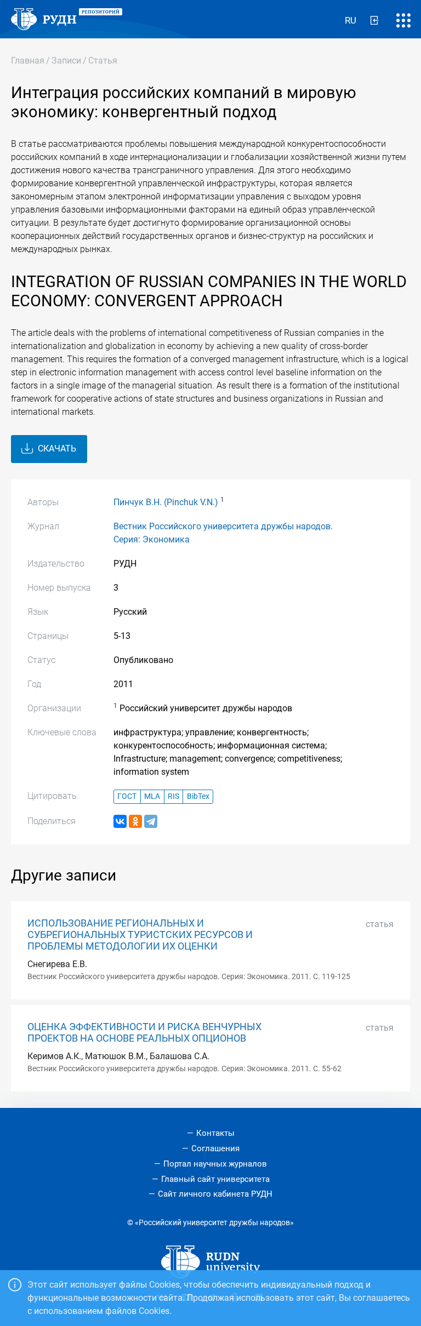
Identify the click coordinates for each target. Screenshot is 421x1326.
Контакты (215, 1133)
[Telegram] (150, 821)
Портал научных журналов (215, 1164)
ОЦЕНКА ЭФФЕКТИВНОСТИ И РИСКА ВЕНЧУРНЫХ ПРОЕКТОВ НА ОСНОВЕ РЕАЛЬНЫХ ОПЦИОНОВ (144, 1032)
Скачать (56, 448)
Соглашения (215, 1148)
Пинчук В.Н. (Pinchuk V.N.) (165, 502)
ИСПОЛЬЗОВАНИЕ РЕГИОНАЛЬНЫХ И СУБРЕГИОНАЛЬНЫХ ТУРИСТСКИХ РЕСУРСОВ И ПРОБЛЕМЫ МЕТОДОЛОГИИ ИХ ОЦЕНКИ (140, 935)
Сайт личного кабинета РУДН (215, 1194)
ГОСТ (126, 796)
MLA (152, 796)
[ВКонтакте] (120, 821)
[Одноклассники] (135, 821)
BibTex (198, 796)
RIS (173, 796)
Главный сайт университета (215, 1179)
